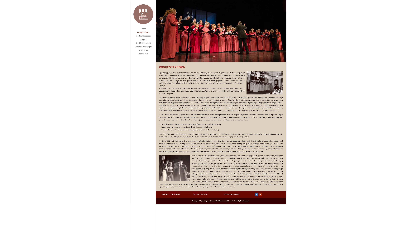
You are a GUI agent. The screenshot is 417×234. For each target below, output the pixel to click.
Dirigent (143, 40)
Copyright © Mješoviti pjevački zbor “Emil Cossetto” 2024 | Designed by (220, 201)
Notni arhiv (143, 50)
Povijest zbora (143, 32)
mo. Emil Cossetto (143, 36)
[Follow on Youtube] (260, 194)
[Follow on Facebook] (256, 194)
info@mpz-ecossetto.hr (231, 194)
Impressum (143, 54)
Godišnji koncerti (143, 43)
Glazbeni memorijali (143, 47)
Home (143, 29)
